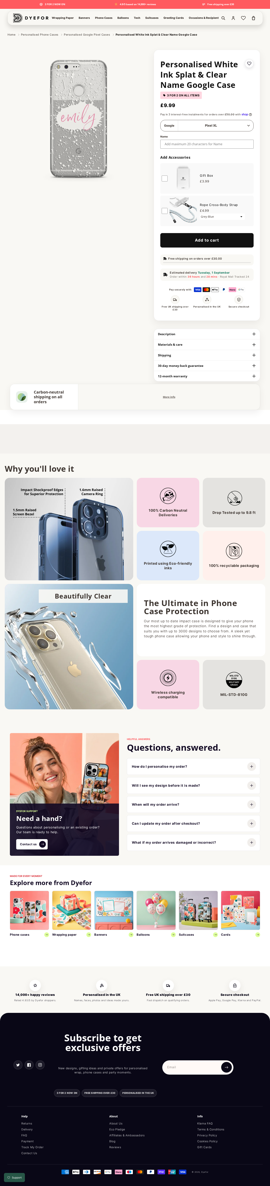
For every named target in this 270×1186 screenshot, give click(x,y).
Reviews (115, 1147)
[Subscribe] (226, 1067)
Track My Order (32, 1147)
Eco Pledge (117, 1129)
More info (169, 397)
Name (164, 136)
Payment (27, 1141)
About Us (116, 1123)
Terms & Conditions (210, 1129)
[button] (62, 18)
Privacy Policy (207, 1135)
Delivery (27, 1129)
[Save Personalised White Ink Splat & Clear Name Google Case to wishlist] (249, 63)
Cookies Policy (207, 1141)
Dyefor (205, 1172)
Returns (26, 1123)
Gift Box (206, 175)
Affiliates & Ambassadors (126, 1135)
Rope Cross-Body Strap (219, 205)
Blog (112, 1141)
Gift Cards (204, 1147)
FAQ (24, 1135)
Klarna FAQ (205, 1123)
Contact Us (29, 1153)
